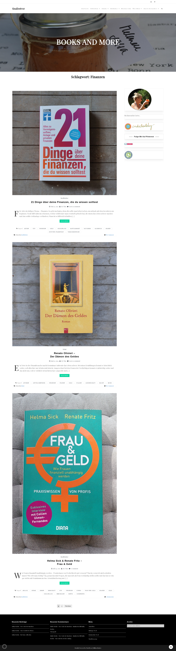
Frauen (62, 383)
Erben (42, 590)
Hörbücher (114, 8)
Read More (64, 221)
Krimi (64, 349)
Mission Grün (126, 8)
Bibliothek (94, 8)
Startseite (85, 8)
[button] (4, 646)
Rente (71, 594)
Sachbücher (64, 198)
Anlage (25, 590)
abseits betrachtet (150, 8)
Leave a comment (74, 206)
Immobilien (61, 594)
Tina (64, 206)
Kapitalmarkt (75, 228)
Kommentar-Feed (94, 635)
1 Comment (74, 569)
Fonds (79, 590)
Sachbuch (98, 228)
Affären (26, 383)
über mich (136, 8)
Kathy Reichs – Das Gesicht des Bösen (22, 630)
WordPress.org (93, 639)
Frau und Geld (90, 590)
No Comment (110, 235)
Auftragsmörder (39, 383)
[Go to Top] (171, 647)
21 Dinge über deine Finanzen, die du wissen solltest (64, 202)
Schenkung (81, 594)
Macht (102, 383)
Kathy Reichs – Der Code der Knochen (23, 626)
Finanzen (42, 228)
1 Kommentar (110, 597)
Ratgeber (87, 228)
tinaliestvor (18, 8)
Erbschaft (52, 590)
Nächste (68, 606)
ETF (34, 228)
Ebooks (104, 8)
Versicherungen (74, 232)
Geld (52, 228)
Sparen (108, 228)
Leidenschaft (91, 383)
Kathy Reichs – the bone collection (21, 635)
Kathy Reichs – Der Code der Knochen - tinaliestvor (64, 626)
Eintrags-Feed (93, 630)
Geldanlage (62, 228)
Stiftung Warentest (56, 232)
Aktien (26, 228)
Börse (34, 590)
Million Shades (97, 648)
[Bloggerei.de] (128, 144)
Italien (79, 383)
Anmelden (91, 626)
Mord (110, 383)
